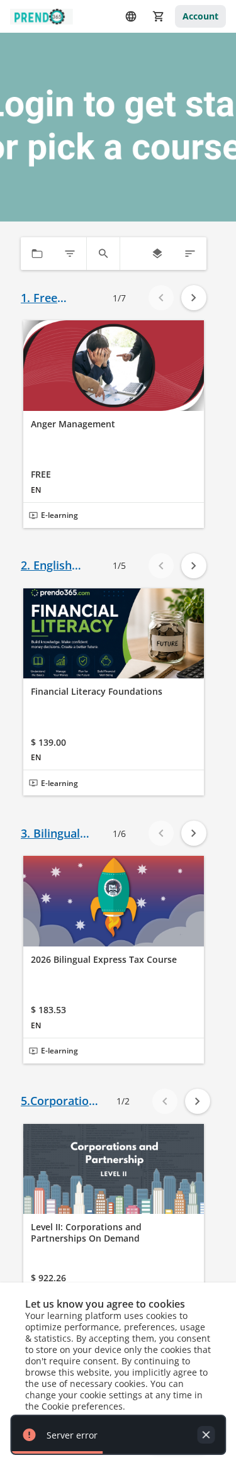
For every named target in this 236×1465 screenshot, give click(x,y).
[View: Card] (157, 253)
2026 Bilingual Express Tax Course (104, 959)
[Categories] (37, 253)
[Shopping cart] (158, 16)
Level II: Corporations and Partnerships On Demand (86, 1232)
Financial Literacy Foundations (96, 691)
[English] (131, 16)
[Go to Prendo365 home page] (41, 17)
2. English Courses (46, 565)
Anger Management (73, 424)
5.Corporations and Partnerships (61, 1101)
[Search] (103, 253)
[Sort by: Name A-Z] (190, 253)
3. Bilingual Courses (50, 833)
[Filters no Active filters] (70, 253)
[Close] (206, 1435)
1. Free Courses (42, 298)
